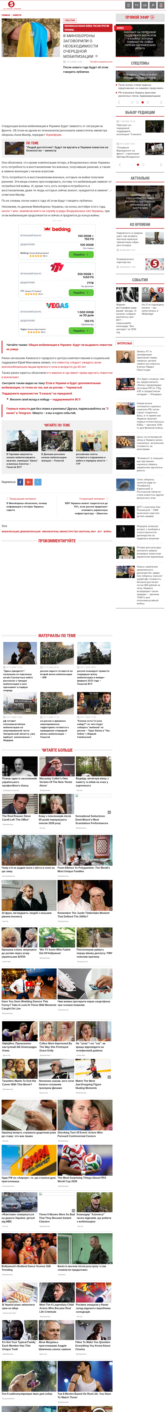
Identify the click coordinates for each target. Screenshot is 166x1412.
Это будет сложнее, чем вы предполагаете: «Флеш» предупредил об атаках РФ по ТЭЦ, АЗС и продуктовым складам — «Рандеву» (150, 387)
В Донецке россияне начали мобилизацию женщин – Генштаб (54, 457)
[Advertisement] (57, 278)
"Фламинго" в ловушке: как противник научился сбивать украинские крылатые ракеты (150, 464)
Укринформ (53, 134)
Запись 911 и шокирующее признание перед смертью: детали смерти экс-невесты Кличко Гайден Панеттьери (148, 360)
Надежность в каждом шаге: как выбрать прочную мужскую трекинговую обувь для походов (130, 239)
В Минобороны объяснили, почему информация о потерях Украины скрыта (26, 507)
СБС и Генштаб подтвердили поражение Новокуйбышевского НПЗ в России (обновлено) (141, 96)
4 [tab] (148, 102)
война (107, 531)
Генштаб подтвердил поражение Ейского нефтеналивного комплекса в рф (140, 88)
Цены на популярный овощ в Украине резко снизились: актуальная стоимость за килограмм (150, 443)
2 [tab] (152, 56)
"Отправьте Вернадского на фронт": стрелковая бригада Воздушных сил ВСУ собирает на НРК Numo (129, 155)
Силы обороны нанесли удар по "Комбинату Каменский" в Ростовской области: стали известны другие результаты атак (150, 488)
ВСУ (100, 531)
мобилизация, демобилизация (21, 531)
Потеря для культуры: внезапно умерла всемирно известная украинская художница (150, 552)
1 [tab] (128, 56)
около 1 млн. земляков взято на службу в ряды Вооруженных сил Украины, (53, 211)
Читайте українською (101, 61)
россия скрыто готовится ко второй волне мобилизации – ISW (56, 674)
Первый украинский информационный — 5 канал (11, 5)
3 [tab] (143, 102)
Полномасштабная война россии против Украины (87, 28)
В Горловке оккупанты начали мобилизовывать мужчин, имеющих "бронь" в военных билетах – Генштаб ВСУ (22, 461)
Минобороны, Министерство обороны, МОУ (69, 531)
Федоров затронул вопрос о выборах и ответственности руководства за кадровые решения (148, 532)
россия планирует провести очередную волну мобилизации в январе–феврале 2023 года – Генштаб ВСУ (93, 677)
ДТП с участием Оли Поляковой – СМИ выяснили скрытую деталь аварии (148, 512)
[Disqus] (57, 591)
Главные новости (18, 408)
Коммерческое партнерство (125, 261)
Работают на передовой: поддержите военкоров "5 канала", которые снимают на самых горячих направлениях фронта (129, 134)
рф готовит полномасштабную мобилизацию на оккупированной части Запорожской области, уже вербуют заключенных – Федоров (19, 730)
